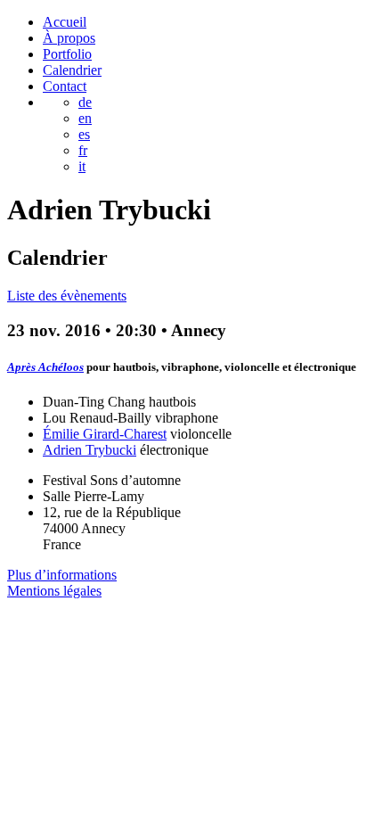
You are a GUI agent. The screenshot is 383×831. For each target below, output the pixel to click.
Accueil (64, 21)
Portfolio (67, 54)
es (84, 134)
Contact (64, 86)
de (85, 102)
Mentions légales (54, 590)
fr (82, 150)
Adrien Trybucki (89, 449)
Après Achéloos (45, 367)
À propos (69, 37)
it (82, 166)
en (85, 118)
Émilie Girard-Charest (105, 433)
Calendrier (72, 70)
